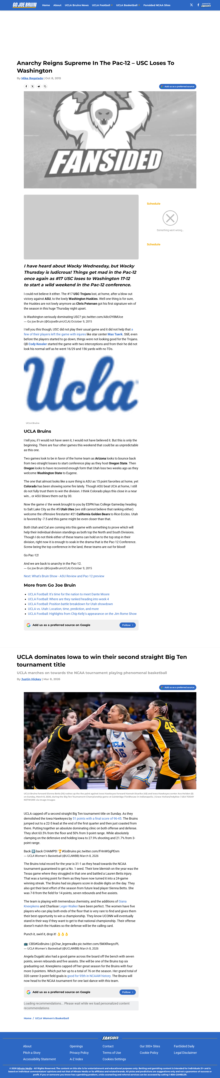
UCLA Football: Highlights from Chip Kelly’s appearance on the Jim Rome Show (82, 614)
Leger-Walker (68, 906)
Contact (108, 1046)
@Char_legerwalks (64, 944)
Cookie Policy (149, 1052)
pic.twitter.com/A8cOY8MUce (102, 317)
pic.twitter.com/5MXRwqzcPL (98, 944)
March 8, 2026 (89, 856)
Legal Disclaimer (185, 1052)
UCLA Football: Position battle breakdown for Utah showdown (70, 604)
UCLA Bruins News (77, 5)
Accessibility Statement (39, 1059)
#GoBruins (69, 851)
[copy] (45, 86)
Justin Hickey (31, 679)
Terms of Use (112, 1052)
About (57, 5)
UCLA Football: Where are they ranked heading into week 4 (68, 599)
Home (46, 5)
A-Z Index (76, 1059)
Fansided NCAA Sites (156, 5)
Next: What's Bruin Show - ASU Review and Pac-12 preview (64, 576)
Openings (76, 1046)
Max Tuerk (115, 334)
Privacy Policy (79, 1052)
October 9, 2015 (81, 321)
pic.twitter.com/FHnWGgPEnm (98, 851)
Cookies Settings (114, 1059)
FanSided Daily (184, 1046)
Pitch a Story (32, 1052)
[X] (191, 4)
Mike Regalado (32, 78)
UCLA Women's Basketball (52, 1018)
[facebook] (198, 4)
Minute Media (24, 1068)
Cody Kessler (38, 344)
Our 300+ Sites (150, 1046)
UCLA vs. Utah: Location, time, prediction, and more (63, 609)
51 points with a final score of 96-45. (97, 818)
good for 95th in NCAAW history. (89, 976)
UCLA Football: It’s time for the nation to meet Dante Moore (69, 594)
